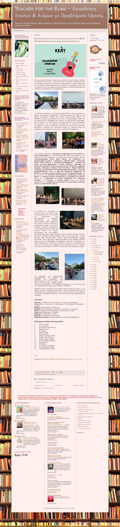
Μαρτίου (95, 259)
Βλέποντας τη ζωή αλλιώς (98, 121)
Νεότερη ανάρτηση (39, 385)
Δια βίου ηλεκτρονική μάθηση (55, 447)
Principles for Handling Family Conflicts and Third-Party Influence (22, 180)
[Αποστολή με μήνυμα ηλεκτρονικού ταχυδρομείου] (55, 372)
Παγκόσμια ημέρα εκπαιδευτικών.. (55, 424)
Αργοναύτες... (50, 476)
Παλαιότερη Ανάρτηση (78, 385)
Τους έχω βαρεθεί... (52, 443)
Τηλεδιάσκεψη (50, 481)
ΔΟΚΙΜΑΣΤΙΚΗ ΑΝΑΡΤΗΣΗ (61, 496)
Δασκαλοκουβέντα (52, 442)
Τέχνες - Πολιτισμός (75, 359)
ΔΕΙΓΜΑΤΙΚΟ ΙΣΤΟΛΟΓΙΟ (54, 456)
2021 (93, 264)
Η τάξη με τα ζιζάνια (83, 411)
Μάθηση (80, 418)
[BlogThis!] (57, 372)
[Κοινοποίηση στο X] (58, 372)
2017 (93, 273)
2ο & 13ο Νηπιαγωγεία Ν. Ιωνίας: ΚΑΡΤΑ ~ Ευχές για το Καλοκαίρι (22, 124)
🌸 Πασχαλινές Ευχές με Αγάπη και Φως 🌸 (22, 229)
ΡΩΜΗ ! (56, 464)
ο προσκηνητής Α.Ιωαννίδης (54, 491)
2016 (93, 275)
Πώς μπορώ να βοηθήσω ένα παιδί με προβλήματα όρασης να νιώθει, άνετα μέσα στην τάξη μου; (97, 200)
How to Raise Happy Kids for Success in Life (22, 196)
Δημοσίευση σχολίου (41, 382)
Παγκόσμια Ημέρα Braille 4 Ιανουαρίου (101, 108)
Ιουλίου (95, 249)
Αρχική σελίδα (18, 30)
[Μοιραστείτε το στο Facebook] (60, 372)
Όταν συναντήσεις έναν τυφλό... (101, 145)
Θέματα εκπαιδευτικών (22, 83)
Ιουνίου (95, 257)
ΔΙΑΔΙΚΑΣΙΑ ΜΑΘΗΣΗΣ (53, 457)
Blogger (73, 508)
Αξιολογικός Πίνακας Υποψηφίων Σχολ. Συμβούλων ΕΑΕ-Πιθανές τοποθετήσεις (97, 133)
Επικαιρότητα (42, 374)
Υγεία (17, 88)
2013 (93, 282)
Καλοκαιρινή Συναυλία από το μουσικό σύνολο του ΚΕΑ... (98, 253)
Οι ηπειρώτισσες (51, 418)
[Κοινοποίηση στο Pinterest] (62, 372)
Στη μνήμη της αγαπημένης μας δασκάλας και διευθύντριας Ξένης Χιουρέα (21, 246)
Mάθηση (49, 405)
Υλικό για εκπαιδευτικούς (22, 90)
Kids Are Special (20, 436)
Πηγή (36, 355)
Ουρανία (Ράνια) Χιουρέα (23, 405)
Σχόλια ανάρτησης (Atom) (47, 388)
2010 (93, 289)
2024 (93, 239)
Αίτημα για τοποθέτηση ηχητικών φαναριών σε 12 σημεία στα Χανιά (98, 218)
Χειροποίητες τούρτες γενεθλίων (62, 407)
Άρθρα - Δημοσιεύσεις (21, 65)
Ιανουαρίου (96, 261)
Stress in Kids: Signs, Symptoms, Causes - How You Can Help (21, 202)
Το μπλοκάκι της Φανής (53, 462)
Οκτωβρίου (96, 247)
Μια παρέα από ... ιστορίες (54, 475)
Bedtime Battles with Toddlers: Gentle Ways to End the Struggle (22, 191)
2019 (93, 269)
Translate (102, 40)
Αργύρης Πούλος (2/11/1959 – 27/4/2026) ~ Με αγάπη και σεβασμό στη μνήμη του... (22, 223)
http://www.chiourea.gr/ (21, 113)
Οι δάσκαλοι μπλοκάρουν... (55, 417)
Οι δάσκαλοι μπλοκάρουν (84, 422)
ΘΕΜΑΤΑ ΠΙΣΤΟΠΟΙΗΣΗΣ (53, 449)
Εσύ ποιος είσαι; (20, 251)
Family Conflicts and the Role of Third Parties (22, 185)
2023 (93, 241)
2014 (93, 280)
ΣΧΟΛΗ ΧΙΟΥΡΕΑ (21, 421)
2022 (93, 243)
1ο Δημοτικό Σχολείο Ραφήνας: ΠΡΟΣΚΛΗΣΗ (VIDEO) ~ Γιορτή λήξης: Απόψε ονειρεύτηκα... (22, 137)
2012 (93, 284)
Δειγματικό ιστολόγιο (83, 407)
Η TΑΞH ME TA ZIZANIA (53, 489)
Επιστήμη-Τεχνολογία (21, 79)
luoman (64, 508)
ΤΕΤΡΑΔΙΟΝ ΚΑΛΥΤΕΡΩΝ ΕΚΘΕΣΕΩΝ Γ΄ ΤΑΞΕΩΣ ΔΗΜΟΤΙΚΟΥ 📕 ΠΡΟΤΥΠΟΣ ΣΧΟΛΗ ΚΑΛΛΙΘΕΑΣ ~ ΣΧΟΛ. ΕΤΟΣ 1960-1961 (22, 237)
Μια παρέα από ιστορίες (84, 420)
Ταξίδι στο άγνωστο (52, 480)
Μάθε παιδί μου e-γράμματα (55, 434)
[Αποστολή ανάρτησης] (52, 372)
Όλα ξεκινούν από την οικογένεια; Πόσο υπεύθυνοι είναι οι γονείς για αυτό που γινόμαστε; (22, 144)
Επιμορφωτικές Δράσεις (22, 76)
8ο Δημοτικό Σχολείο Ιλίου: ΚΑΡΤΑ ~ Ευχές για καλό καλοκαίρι (22, 130)
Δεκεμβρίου (96, 245)
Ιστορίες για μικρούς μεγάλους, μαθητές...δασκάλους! (56, 423)
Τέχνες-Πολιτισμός (50, 374)
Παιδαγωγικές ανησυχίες (54, 495)
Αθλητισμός (19, 63)
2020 (93, 266)
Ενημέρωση (19, 72)
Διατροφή (18, 68)
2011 (93, 286)
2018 (93, 271)
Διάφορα (18, 70)
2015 (93, 278)
